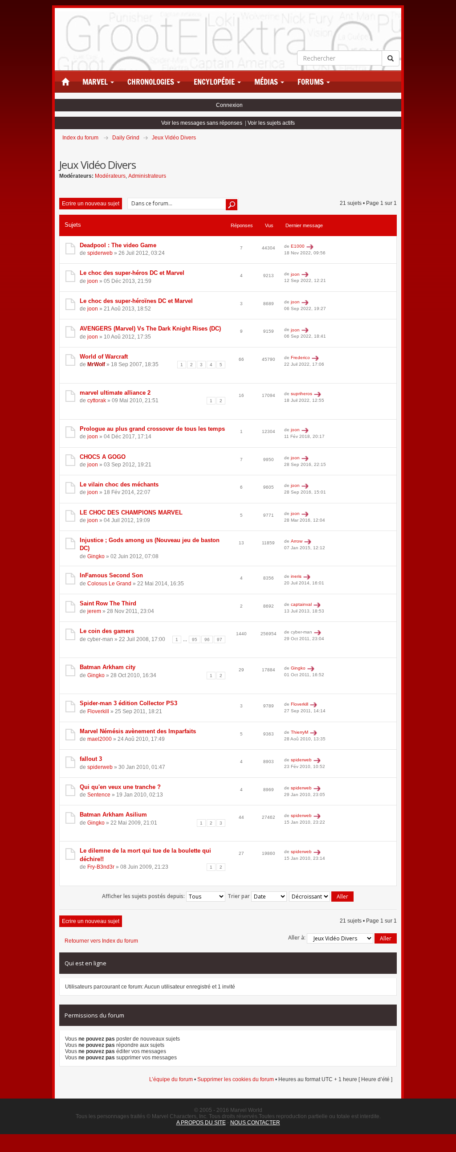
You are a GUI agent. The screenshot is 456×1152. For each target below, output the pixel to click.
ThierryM (299, 732)
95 (194, 639)
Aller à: (296, 937)
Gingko (96, 556)
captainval (301, 604)
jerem (94, 611)
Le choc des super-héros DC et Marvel (132, 273)
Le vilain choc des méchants (119, 484)
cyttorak (96, 400)
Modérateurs (110, 176)
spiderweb (100, 253)
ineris (296, 576)
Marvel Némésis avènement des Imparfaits (138, 731)
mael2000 (99, 739)
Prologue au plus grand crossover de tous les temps (152, 428)
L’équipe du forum (171, 1079)
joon (92, 281)
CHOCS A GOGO (103, 456)
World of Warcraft (104, 356)
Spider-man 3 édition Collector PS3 (128, 703)
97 (219, 639)
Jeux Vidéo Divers (174, 138)
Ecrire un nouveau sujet (90, 203)
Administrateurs (147, 176)
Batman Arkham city (107, 667)
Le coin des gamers (107, 631)
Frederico (300, 357)
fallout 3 (91, 759)
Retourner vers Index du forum (101, 941)
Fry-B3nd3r (100, 867)
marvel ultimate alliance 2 (115, 392)
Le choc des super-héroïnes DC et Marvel (136, 301)
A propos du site (201, 1122)
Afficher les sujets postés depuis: (144, 895)
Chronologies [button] (151, 82)
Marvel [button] (96, 82)
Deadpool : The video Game (118, 245)
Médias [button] (267, 82)
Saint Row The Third (108, 603)
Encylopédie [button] (215, 82)
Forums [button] (311, 82)
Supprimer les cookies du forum (235, 1079)
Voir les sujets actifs (271, 123)
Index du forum (80, 138)
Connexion (229, 105)
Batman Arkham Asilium (113, 814)
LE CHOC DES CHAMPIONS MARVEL (131, 512)
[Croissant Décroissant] (321, 896)
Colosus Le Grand (109, 583)
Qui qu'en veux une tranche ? (120, 787)
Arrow (296, 541)
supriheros (301, 393)
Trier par (239, 895)
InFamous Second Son (111, 575)
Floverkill (98, 711)
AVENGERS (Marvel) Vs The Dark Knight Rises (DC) (150, 328)
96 (207, 639)
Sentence (98, 795)
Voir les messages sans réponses (201, 123)
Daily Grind (125, 138)
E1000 (298, 246)
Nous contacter (255, 1122)
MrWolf (96, 364)
